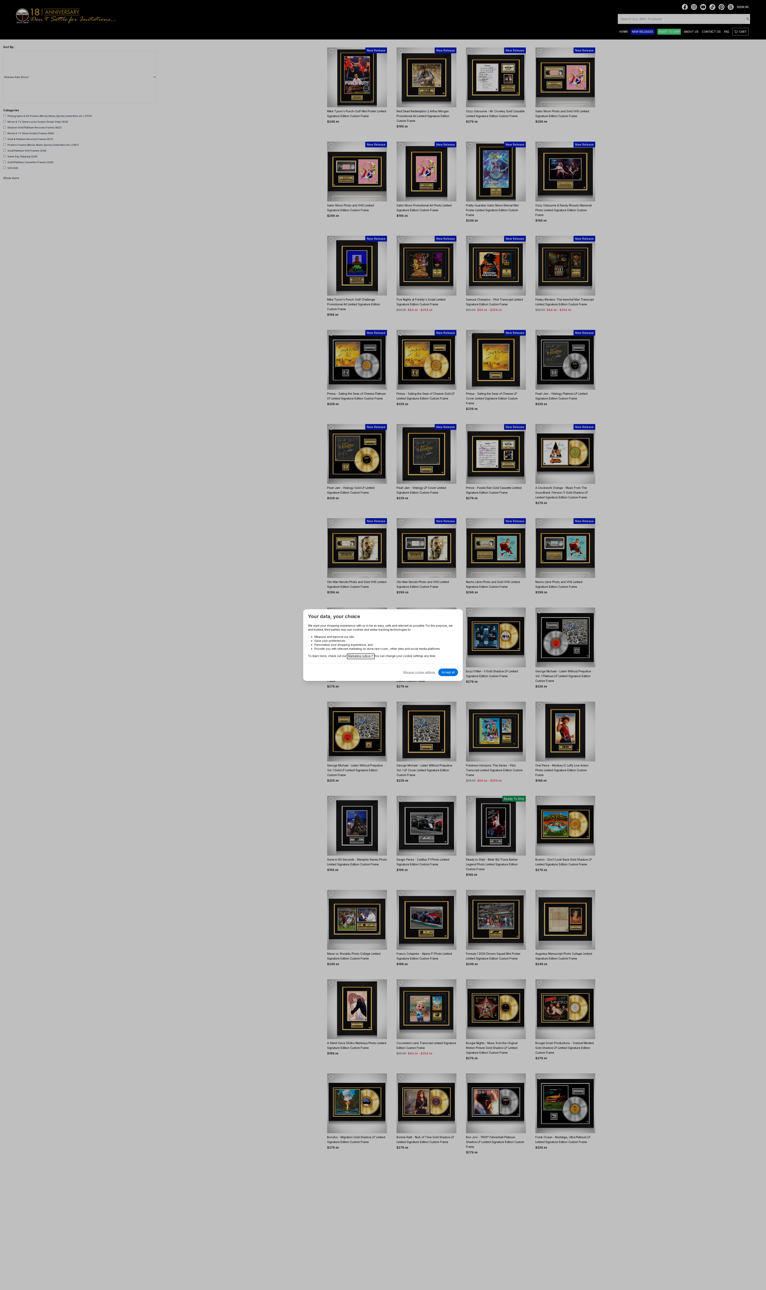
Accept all (448, 672)
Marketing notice (359, 656)
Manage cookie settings (419, 672)
